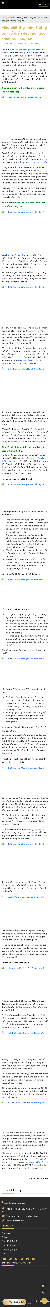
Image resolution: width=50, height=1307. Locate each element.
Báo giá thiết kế (9, 1241)
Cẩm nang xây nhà (10, 1249)
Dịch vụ (5, 1237)
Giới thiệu (6, 1233)
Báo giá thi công (9, 1245)
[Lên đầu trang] (44, 1301)
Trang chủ (6, 17)
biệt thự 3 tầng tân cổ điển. (34, 162)
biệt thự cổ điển (25, 360)
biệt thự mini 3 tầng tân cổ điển (25, 49)
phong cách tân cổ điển (37, 1162)
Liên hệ (5, 1253)
